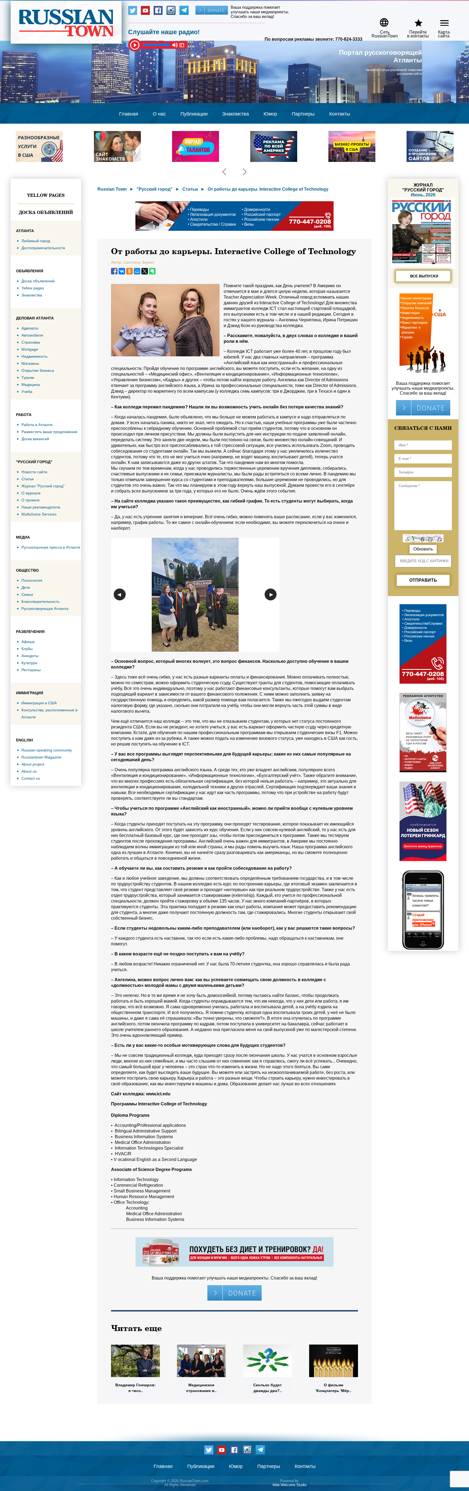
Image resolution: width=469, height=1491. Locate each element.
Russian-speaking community (46, 750)
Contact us (30, 778)
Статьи (27, 479)
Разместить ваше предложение (49, 432)
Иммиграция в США (39, 703)
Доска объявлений (46, 212)
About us (29, 771)
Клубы (27, 649)
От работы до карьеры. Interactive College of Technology (268, 189)
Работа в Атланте (37, 425)
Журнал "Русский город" (43, 486)
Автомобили (32, 335)
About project (32, 764)
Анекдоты (30, 656)
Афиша (27, 641)
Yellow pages (46, 195)
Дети (25, 587)
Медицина (30, 384)
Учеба (26, 391)
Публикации (194, 114)
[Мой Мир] (137, 271)
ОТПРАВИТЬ (423, 580)
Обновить (423, 549)
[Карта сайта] (440, 20)
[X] (144, 271)
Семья (27, 594)
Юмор (270, 114)
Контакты (339, 114)
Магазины (30, 363)
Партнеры (303, 114)
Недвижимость (34, 356)
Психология (31, 580)
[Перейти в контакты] (414, 20)
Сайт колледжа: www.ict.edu (140, 1094)
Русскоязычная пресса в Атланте (50, 547)
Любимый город (35, 241)
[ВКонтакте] (122, 271)
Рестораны (31, 670)
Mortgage (29, 349)
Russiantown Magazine (41, 757)
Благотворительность (40, 601)
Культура (29, 663)
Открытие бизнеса (37, 370)
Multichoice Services (38, 514)
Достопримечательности (43, 248)
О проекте (30, 500)
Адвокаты (29, 328)
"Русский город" (155, 189)
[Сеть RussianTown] (381, 20)
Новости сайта (34, 472)
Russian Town (112, 189)
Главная (128, 114)
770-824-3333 (348, 39)
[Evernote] (152, 271)
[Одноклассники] (129, 271)
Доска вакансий (35, 439)
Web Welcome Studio (289, 1485)
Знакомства (235, 114)
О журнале (31, 493)
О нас (159, 114)
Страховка (30, 342)
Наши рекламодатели (40, 507)
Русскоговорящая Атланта (44, 608)
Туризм (27, 377)
